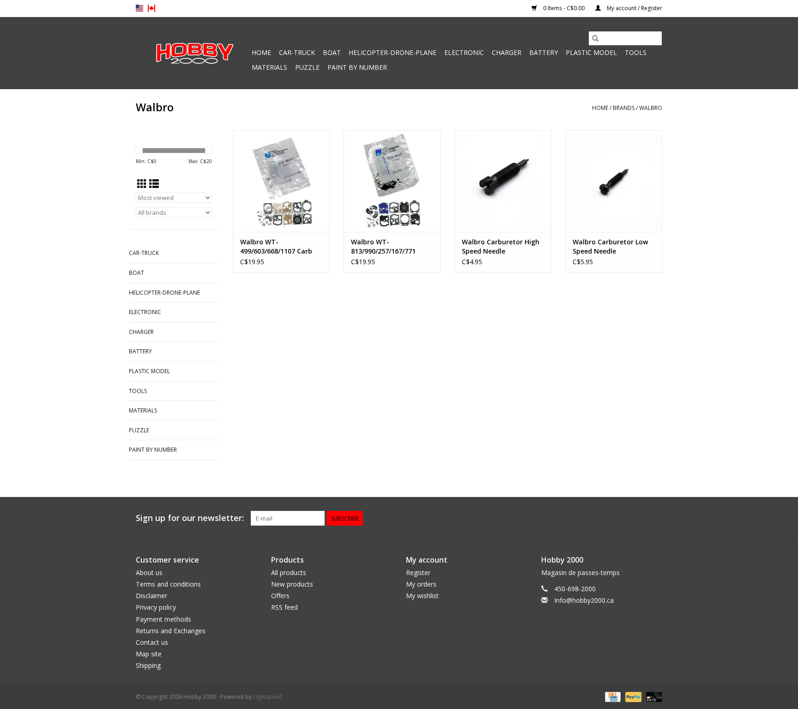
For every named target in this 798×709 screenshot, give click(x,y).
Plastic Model (591, 52)
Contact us (152, 642)
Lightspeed (267, 697)
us (139, 8)
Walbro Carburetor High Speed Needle (500, 246)
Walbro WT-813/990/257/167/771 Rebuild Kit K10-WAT (384, 246)
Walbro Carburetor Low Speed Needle (610, 246)
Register (418, 572)
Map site (149, 653)
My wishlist (422, 595)
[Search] (595, 38)
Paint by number (357, 67)
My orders (421, 584)
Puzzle (307, 67)
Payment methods (163, 619)
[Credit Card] (612, 697)
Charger (506, 52)
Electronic (464, 52)
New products (292, 584)
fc (151, 8)
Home (261, 52)
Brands (624, 108)
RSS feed (284, 607)
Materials (269, 67)
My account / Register (633, 8)
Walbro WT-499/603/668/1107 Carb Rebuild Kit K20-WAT (276, 246)
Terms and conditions (168, 584)
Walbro (650, 108)
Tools (636, 52)
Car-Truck (297, 52)
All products (288, 572)
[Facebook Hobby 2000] (654, 518)
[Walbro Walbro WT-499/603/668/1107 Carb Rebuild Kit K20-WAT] (281, 181)
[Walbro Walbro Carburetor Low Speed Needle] (613, 181)
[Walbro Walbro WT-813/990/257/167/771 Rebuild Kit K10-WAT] (392, 181)
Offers (280, 595)
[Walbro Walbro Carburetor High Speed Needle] (502, 181)
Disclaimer (151, 595)
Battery (543, 52)
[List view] (154, 183)
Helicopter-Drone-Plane (392, 52)
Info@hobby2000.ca (584, 600)
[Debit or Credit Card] (652, 697)
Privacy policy (156, 607)
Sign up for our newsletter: (190, 518)
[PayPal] (632, 697)
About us (149, 572)
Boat (332, 52)
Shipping (148, 665)
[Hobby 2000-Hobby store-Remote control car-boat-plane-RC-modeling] (192, 53)
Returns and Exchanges (171, 630)
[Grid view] (142, 183)
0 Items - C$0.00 (564, 8)
